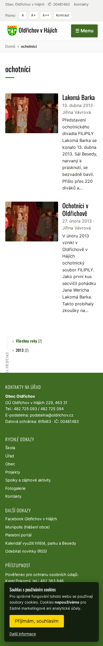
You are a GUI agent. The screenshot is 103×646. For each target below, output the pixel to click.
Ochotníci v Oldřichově (75, 209)
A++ (46, 15)
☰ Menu (84, 30)
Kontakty (81, 4)
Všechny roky (29, 341)
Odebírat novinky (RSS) (26, 551)
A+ (33, 15)
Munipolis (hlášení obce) (27, 527)
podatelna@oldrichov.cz (51, 415)
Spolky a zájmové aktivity (28, 480)
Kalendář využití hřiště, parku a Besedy (40, 543)
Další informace (23, 634)
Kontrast (62, 15)
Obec (10, 464)
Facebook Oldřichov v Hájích (31, 519)
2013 (22, 350)
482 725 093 (25, 408)
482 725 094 (52, 408)
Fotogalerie (15, 488)
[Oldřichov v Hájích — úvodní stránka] (31, 31)
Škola (10, 447)
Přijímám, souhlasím (37, 621)
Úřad (9, 456)
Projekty (12, 472)
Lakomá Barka (78, 97)
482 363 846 (52, 581)
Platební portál (18, 535)
